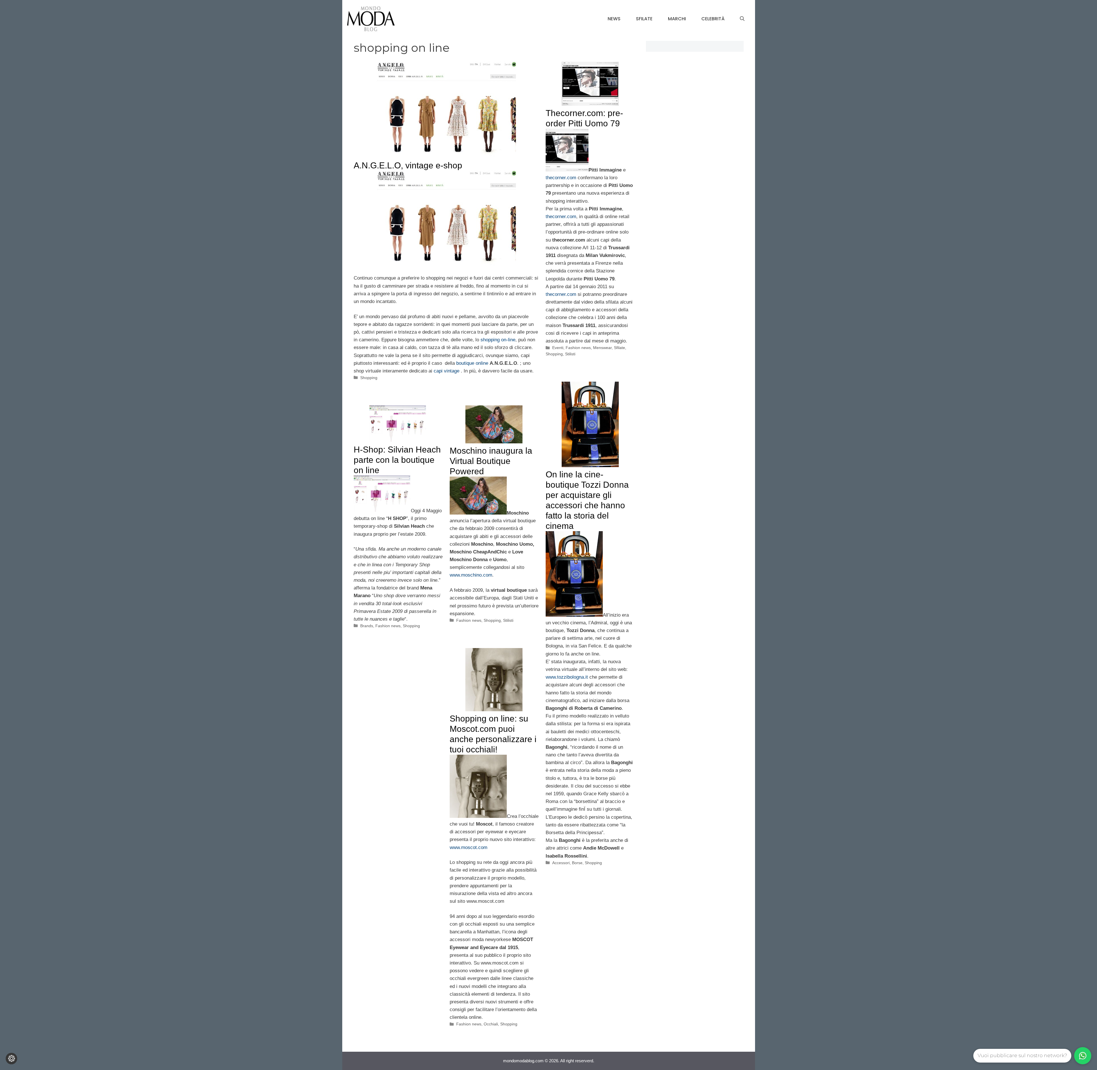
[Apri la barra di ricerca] (742, 19)
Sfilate (644, 18)
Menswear (602, 347)
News (614, 18)
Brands (366, 625)
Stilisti (570, 354)
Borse (577, 862)
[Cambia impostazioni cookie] (11, 1058)
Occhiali (491, 1024)
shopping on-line (498, 339)
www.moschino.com (471, 575)
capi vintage (446, 371)
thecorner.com (561, 177)
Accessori (561, 862)
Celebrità (712, 18)
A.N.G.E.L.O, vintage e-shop (408, 165)
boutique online (473, 363)
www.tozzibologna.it (567, 677)
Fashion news (578, 347)
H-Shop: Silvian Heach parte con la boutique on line (397, 460)
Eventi (557, 347)
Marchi (677, 18)
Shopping (368, 377)
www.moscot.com (468, 847)
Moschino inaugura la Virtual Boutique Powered (491, 461)
